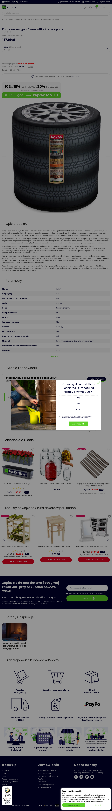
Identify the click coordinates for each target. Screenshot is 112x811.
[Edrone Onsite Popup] (56, 405)
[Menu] (11, 787)
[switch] (7, 802)
